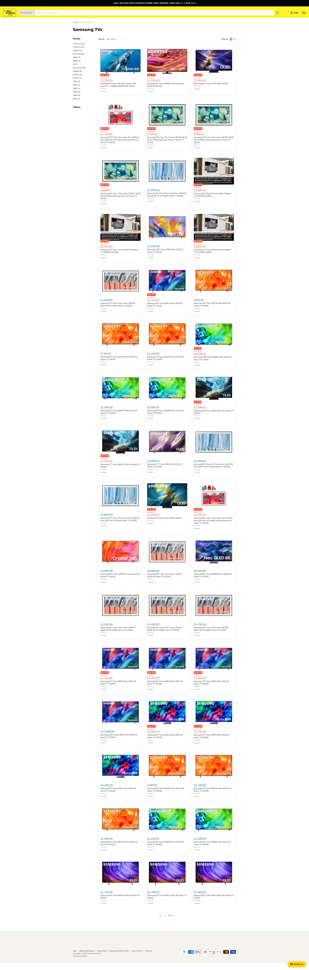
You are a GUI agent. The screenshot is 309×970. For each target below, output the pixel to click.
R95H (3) (77, 57)
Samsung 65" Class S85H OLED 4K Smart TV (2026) (214, 896)
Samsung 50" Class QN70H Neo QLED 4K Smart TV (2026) (118, 358)
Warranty (149, 951)
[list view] (234, 39)
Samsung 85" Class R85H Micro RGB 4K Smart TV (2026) (165, 304)
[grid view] (231, 39)
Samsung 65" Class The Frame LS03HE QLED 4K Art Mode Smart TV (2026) (164, 628)
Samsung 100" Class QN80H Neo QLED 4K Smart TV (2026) (213, 358)
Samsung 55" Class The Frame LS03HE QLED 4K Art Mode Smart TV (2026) (211, 628)
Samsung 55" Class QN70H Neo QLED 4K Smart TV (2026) (165, 789)
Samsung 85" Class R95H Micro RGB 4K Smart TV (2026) (118, 789)
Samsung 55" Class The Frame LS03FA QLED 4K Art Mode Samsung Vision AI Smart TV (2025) (167, 140)
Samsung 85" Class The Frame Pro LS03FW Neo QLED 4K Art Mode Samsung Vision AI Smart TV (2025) (213, 520)
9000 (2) (76, 99)
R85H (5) (77, 61)
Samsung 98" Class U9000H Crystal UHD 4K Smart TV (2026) (120, 575)
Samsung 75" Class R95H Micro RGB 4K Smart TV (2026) (211, 736)
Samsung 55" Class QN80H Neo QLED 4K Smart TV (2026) (165, 843)
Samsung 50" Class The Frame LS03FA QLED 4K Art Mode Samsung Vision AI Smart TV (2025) (120, 196)
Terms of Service (137, 951)
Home (75, 22)
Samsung (103, 89)
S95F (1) (76, 85)
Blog (74, 951)
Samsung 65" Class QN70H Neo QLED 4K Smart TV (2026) (212, 789)
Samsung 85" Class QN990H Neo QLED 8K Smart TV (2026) (213, 575)
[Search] (277, 13)
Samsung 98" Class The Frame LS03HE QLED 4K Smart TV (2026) (164, 575)
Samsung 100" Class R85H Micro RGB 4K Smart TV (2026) (118, 736)
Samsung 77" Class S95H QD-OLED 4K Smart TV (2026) (164, 465)
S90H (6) (76, 92)
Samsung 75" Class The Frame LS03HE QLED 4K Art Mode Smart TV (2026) (117, 304)
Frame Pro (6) (78, 47)
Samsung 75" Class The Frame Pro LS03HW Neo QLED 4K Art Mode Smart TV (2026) (120, 519)
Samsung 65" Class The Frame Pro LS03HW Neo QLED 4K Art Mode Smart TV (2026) (213, 465)
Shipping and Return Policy (119, 951)
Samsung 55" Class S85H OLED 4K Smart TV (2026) (167, 896)
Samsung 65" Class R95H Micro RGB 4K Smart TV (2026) (165, 736)
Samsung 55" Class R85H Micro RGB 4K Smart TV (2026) (118, 682)
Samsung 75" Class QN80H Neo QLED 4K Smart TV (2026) (118, 411)
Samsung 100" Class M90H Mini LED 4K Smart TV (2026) (165, 250)
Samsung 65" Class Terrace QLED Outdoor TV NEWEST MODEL (212, 251)
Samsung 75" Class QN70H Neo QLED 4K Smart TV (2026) (165, 358)
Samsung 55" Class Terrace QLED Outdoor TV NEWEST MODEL (212, 194)
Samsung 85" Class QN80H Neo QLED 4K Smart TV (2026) (165, 411)
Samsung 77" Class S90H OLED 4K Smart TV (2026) (120, 465)
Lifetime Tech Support (87, 951)
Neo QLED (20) (79, 68)
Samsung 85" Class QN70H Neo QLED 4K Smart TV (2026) (118, 843)
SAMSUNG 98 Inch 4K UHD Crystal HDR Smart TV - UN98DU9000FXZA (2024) (118, 84)
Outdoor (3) (77, 50)
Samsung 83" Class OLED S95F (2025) (164, 518)
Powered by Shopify (80, 956)
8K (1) (75, 64)
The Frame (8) (78, 43)
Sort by (101, 39)
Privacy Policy (102, 951)
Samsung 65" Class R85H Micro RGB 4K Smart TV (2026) (165, 682)
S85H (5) (76, 95)
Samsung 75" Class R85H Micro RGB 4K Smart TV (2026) (211, 682)
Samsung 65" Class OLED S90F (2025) (211, 83)
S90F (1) (76, 88)
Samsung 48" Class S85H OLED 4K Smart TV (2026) (120, 896)
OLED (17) (77, 78)
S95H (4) (76, 81)
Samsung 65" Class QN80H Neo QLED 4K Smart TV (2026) (212, 843)
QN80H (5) (77, 71)
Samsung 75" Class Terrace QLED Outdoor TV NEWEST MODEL (119, 251)
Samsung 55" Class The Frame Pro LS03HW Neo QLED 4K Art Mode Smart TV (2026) (166, 194)
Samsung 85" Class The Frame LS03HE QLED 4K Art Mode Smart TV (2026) (117, 628)
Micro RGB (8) (78, 54)
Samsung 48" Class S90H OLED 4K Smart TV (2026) (214, 412)
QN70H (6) (77, 74)
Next (171, 915)
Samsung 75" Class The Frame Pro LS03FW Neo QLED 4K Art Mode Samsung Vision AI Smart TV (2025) (119, 140)
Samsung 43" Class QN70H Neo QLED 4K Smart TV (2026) (212, 304)
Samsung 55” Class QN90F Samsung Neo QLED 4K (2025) (165, 84)
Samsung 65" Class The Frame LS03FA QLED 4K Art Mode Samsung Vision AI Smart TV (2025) (214, 140)
